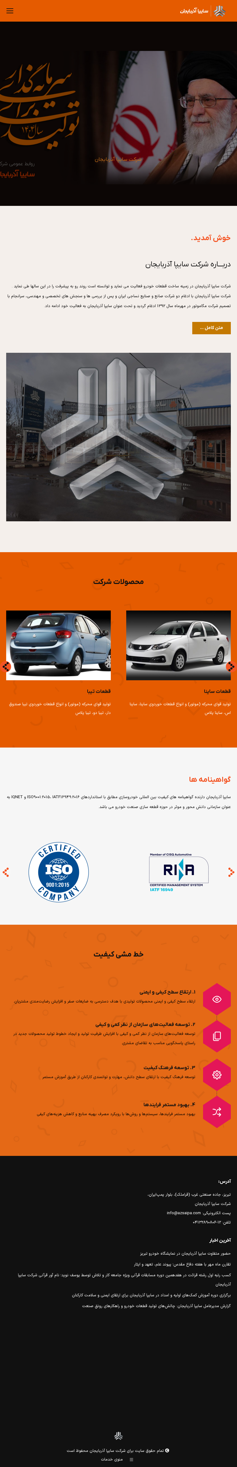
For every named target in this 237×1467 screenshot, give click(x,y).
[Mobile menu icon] (10, 11)
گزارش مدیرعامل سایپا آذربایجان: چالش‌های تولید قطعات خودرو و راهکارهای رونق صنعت (156, 1306)
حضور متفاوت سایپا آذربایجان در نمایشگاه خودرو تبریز (185, 1254)
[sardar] (118, 437)
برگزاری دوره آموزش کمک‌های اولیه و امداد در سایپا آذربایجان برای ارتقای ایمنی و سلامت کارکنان (151, 1295)
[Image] (178, 645)
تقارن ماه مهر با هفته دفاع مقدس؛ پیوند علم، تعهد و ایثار (182, 1264)
